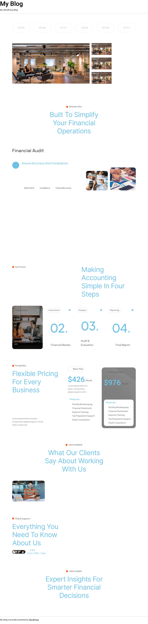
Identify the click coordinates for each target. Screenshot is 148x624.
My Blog (11, 3)
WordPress (34, 620)
